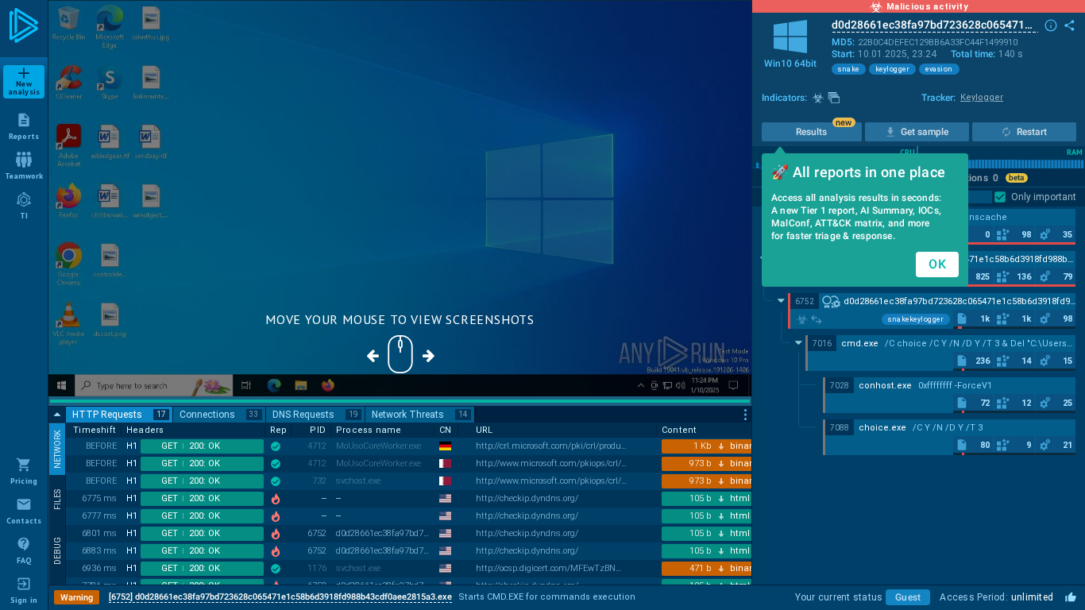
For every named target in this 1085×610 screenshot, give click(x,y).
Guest (908, 597)
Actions (976, 177)
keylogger (892, 69)
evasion (939, 69)
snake (848, 69)
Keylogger (981, 97)
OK (937, 264)
